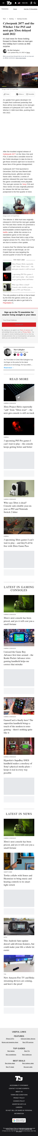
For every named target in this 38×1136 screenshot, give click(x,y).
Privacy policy (19, 1098)
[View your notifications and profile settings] (16, 3)
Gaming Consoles (22, 19)
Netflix (5, 232)
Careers (19, 1107)
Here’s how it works (21, 58)
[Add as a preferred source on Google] (19, 1120)
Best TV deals (10, 1067)
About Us (19, 1091)
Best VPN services (28, 1042)
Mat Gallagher (15, 50)
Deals (15, 9)
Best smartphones (11, 1054)
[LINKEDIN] (22, 354)
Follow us (21, 94)
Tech (4, 19)
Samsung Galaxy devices (28, 1038)
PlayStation (7, 303)
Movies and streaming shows (10, 1042)
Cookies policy (19, 1101)
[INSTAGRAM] (18, 354)
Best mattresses (27, 1054)
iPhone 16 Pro (10, 1038)
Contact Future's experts (19, 1088)
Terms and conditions (19, 1095)
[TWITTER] (15, 354)
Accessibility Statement (19, 1085)
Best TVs (27, 1051)
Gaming (11, 19)
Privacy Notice (27, 332)
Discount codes (28, 1067)
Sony (24, 184)
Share (7, 94)
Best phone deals (10, 1063)
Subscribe (25, 3)
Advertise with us (19, 1104)
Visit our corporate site (25, 1129)
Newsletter (31, 94)
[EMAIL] (25, 354)
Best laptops (11, 1051)
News (28, 52)
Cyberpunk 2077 (9, 154)
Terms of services (25, 330)
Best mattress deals (28, 1063)
